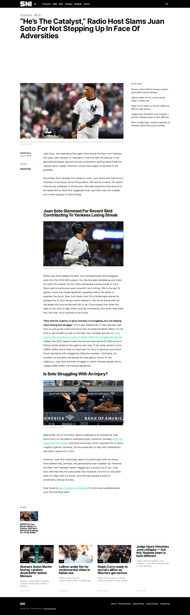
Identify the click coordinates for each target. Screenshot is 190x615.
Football (78, 4)
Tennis (87, 4)
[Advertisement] (95, 62)
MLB (61, 4)
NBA (55, 4)
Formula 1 (47, 4)
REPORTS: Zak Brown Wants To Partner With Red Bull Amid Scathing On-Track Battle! (29, 528)
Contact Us (165, 604)
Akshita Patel (25, 169)
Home (113, 604)
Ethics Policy (138, 604)
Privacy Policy (124, 604)
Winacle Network (50, 609)
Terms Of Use (152, 604)
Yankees (68, 4)
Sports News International (73, 488)
